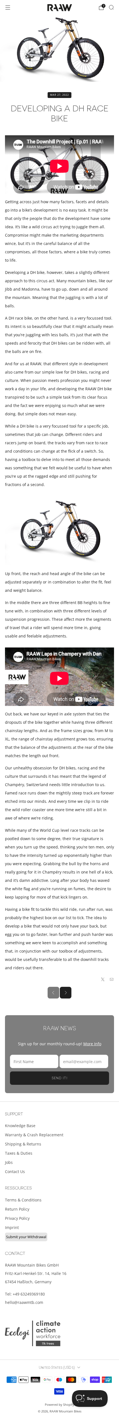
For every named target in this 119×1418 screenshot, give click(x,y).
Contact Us (15, 1171)
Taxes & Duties (18, 1153)
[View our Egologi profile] (32, 1333)
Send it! (60, 1078)
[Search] (111, 7)
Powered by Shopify (59, 1404)
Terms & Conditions (23, 1200)
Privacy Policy (17, 1218)
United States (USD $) (57, 1367)
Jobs (9, 1162)
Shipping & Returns (23, 1144)
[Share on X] (102, 979)
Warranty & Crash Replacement (34, 1134)
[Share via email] (111, 979)
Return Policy (17, 1209)
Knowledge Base (20, 1125)
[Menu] (8, 7)
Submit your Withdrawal (26, 1236)
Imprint (12, 1227)
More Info (92, 1043)
